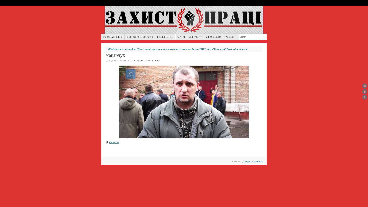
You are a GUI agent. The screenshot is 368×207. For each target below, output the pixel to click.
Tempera (247, 161)
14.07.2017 (127, 60)
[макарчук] (184, 102)
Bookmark (114, 142)
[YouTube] (364, 86)
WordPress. (259, 161)
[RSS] (364, 97)
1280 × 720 (149, 60)
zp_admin (113, 60)
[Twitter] (364, 91)
